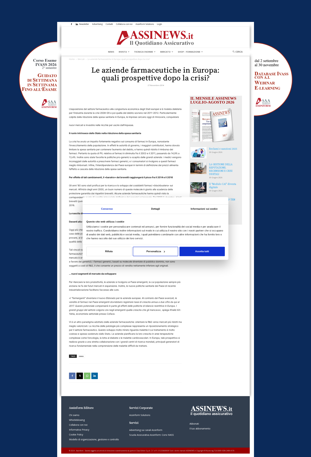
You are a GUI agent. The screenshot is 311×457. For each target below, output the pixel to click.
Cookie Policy (76, 434)
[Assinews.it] (155, 37)
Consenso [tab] (107, 208)
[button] (236, 51)
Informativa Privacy (79, 429)
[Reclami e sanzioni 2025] (198, 152)
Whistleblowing (77, 419)
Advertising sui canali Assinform (145, 430)
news (81, 356)
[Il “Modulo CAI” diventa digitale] (198, 188)
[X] (79, 376)
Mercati (81, 59)
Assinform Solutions (145, 24)
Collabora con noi (124, 24)
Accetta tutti (202, 251)
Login (159, 24)
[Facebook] (71, 24)
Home (72, 59)
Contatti (109, 24)
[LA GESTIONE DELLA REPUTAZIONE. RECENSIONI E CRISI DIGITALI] (198, 168)
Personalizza (153, 251)
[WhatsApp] (87, 376)
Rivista (123, 51)
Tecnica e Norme (143, 51)
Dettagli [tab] (155, 208)
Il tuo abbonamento (200, 428)
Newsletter (84, 24)
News (111, 51)
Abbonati (194, 423)
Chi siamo (74, 415)
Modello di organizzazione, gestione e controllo (94, 439)
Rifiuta (109, 251)
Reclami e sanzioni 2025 (223, 148)
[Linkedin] (76, 24)
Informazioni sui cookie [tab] (204, 208)
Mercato (165, 51)
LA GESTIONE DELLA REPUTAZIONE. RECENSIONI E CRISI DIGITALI (220, 169)
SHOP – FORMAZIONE (189, 51)
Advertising (97, 24)
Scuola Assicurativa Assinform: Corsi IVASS (151, 434)
